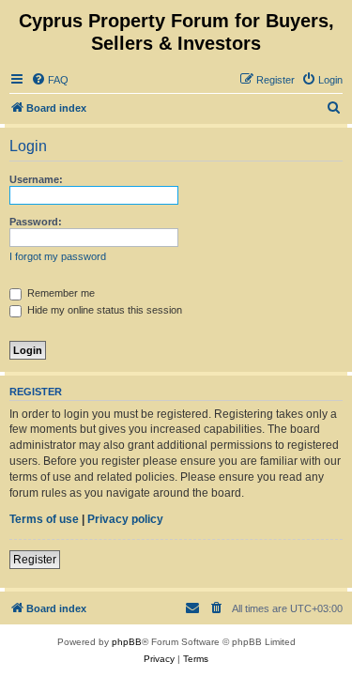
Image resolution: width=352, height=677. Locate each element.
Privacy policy (125, 519)
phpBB (127, 642)
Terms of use (44, 519)
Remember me (59, 293)
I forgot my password (57, 256)
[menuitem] (50, 80)
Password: (35, 221)
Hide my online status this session (103, 309)
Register (34, 559)
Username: (36, 179)
